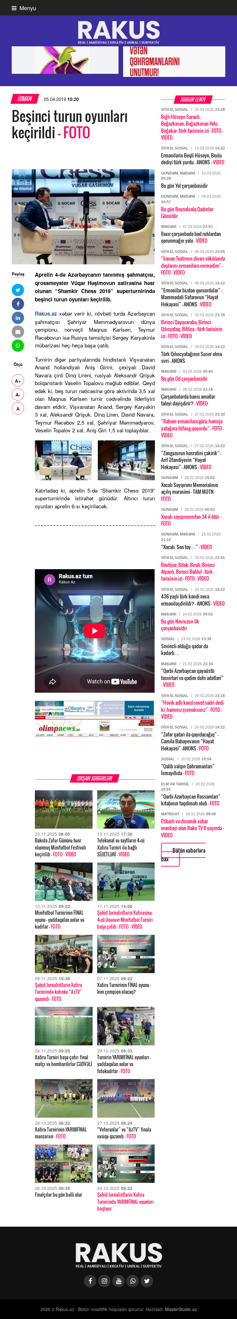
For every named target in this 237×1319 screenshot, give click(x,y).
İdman (25, 99)
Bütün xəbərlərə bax (183, 854)
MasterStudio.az (181, 1309)
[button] (18, 290)
